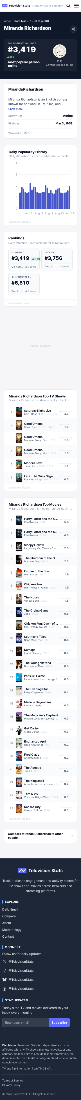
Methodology (12, 930)
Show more (15, 109)
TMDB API (44, 1068)
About (6, 923)
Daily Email (10, 909)
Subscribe (59, 1022)
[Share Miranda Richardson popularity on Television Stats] (73, 29)
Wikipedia (14, 133)
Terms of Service (12, 1080)
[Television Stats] (16, 6)
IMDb (27, 133)
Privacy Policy (11, 1085)
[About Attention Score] (71, 65)
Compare (9, 916)
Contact (8, 936)
